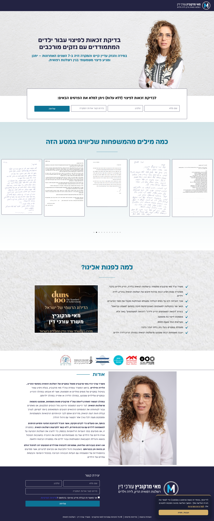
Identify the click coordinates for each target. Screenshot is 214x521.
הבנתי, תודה (183, 512)
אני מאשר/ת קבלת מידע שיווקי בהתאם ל (69, 497)
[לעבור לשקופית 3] (99, 232)
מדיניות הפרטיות (49, 497)
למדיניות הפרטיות (196, 506)
